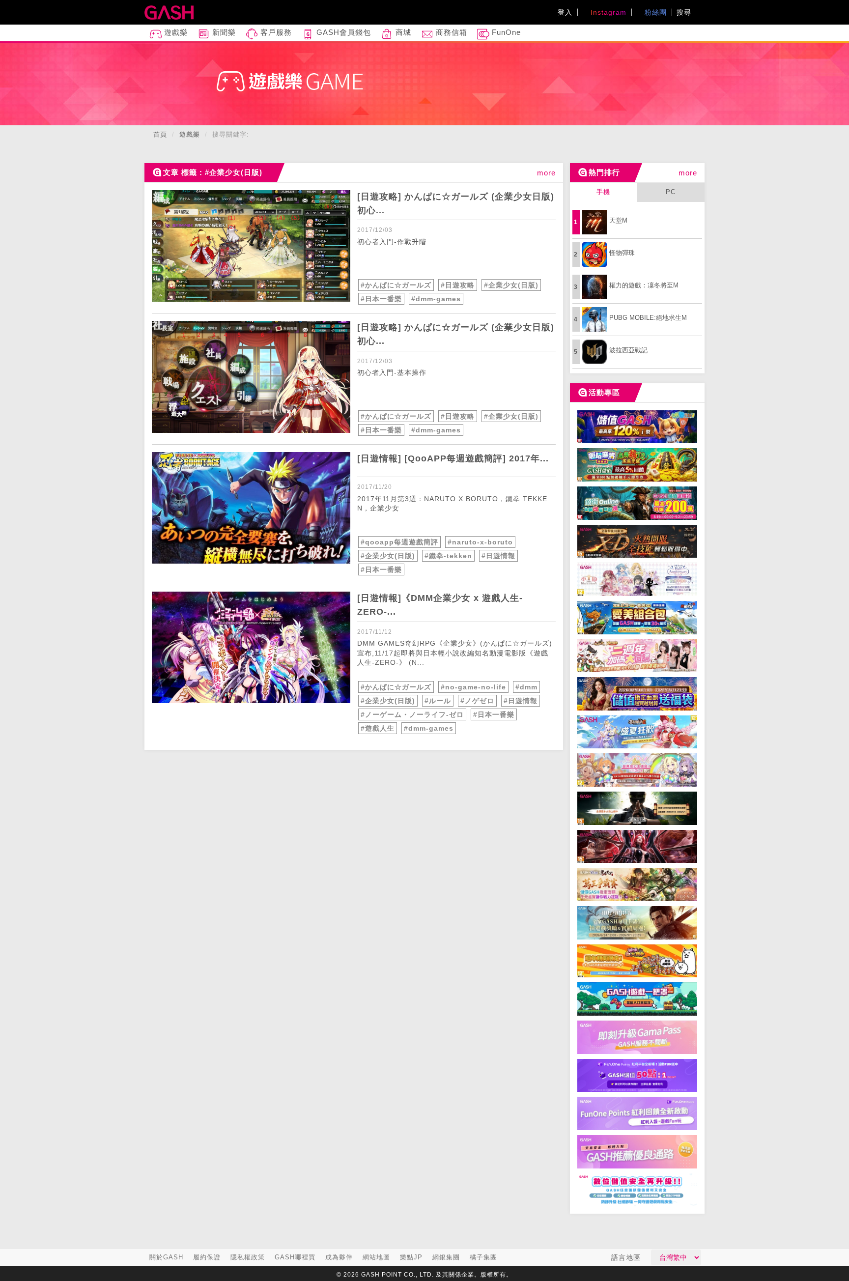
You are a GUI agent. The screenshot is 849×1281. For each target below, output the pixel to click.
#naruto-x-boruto (480, 542)
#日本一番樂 (381, 299)
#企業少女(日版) (511, 285)
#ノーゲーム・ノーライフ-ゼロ (412, 714)
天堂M (618, 220)
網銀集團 (446, 1257)
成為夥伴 (339, 1257)
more (546, 173)
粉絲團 (654, 12)
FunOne (505, 32)
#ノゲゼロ (477, 701)
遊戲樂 (175, 32)
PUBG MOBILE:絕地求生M (648, 317)
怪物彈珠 (622, 252)
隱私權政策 (247, 1257)
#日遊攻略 (458, 285)
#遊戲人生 (378, 728)
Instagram (607, 12)
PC (671, 192)
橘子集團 (483, 1257)
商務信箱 (450, 32)
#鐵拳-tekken (448, 556)
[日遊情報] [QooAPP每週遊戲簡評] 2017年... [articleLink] (453, 458)
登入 (565, 12)
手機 (603, 192)
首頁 (160, 134)
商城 (402, 32)
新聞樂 (223, 32)
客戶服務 (275, 32)
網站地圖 (376, 1257)
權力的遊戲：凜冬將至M (644, 285)
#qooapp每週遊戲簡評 (399, 542)
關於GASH (166, 1257)
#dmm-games (436, 299)
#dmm (526, 687)
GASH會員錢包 (342, 32)
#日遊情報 (498, 556)
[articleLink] (251, 246)
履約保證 (207, 1257)
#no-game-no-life (473, 687)
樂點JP (411, 1257)
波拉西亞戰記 (628, 350)
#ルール (437, 701)
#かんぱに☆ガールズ (396, 285)
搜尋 (685, 12)
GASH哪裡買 (295, 1257)
